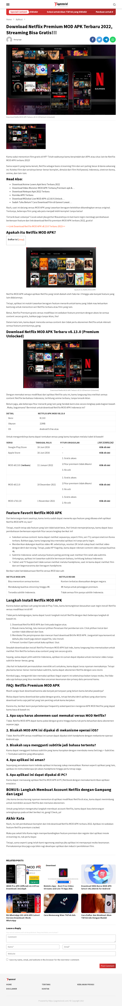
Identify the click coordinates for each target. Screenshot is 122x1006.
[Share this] (93, 40)
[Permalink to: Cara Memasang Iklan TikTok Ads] (61, 903)
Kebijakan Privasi (85, 984)
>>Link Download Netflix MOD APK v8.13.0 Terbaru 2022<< (35, 226)
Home (9, 984)
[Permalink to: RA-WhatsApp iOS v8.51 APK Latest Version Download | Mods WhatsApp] (23, 903)
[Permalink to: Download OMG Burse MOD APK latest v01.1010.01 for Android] (98, 874)
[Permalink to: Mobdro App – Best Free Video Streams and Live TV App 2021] (61, 874)
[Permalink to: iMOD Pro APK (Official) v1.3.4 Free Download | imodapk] (23, 874)
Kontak (45, 989)
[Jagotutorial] (61, 4)
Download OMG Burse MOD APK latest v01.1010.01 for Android (96, 887)
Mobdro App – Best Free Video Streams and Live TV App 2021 (59, 887)
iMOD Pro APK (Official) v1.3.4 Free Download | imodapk (22, 887)
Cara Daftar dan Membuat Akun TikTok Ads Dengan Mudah (96, 916)
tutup (21, 239)
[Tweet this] (99, 40)
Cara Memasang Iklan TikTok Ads (60, 915)
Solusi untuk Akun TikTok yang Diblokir (51, 12)
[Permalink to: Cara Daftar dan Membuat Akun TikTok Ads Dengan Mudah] (98, 903)
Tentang (46, 984)
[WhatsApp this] (113, 40)
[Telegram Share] (106, 40)
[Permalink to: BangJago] (9, 39)
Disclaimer (11, 989)
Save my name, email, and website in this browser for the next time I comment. (44, 959)
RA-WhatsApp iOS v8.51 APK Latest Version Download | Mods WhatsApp (23, 918)
